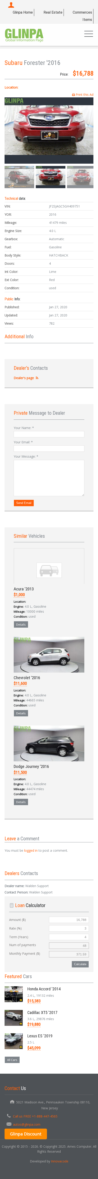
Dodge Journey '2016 (31, 766)
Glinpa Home (23, 12)
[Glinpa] (24, 34)
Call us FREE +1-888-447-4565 (35, 1116)
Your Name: (24, 428)
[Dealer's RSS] (37, 378)
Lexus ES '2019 (39, 1035)
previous (9, 130)
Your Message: (26, 456)
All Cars (12, 1060)
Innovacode (59, 1161)
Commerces (82, 12)
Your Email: (23, 442)
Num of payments (22, 945)
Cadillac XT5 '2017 (42, 1012)
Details (21, 624)
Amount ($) (17, 920)
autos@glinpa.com (26, 1124)
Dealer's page (24, 378)
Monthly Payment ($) (24, 953)
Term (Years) (18, 937)
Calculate (80, 964)
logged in (31, 850)
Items (87, 19)
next (88, 130)
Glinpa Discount (25, 1134)
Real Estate (53, 12)
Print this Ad (84, 94)
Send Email (23, 503)
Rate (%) (15, 928)
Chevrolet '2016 (27, 677)
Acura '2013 (24, 589)
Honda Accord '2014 (44, 989)
